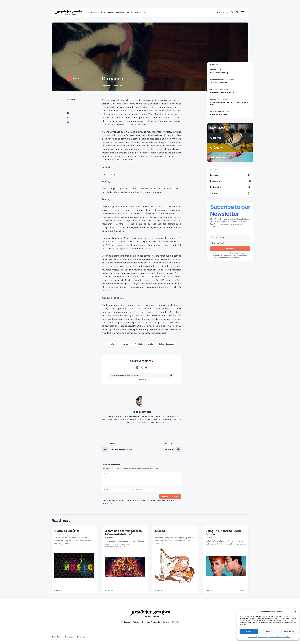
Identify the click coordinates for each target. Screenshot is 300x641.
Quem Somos (57, 637)
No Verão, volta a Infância (222, 92)
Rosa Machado (141, 411)
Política (136, 622)
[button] (295, 612)
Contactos (69, 637)
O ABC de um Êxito (66, 531)
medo (150, 344)
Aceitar (249, 631)
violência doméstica (166, 344)
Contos (76, 78)
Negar (268, 631)
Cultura (166, 622)
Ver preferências (287, 631)
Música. (160, 531)
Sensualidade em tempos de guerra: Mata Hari (229, 103)
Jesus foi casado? (218, 82)
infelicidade (138, 344)
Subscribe (230, 249)
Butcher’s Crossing (219, 72)
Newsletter (81, 637)
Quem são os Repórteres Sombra (258, 637)
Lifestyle (175, 622)
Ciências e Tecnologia (151, 622)
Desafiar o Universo (219, 114)
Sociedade (125, 622)
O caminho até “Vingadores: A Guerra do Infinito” (124, 532)
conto (111, 344)
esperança (124, 344)
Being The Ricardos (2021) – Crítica (224, 532)
